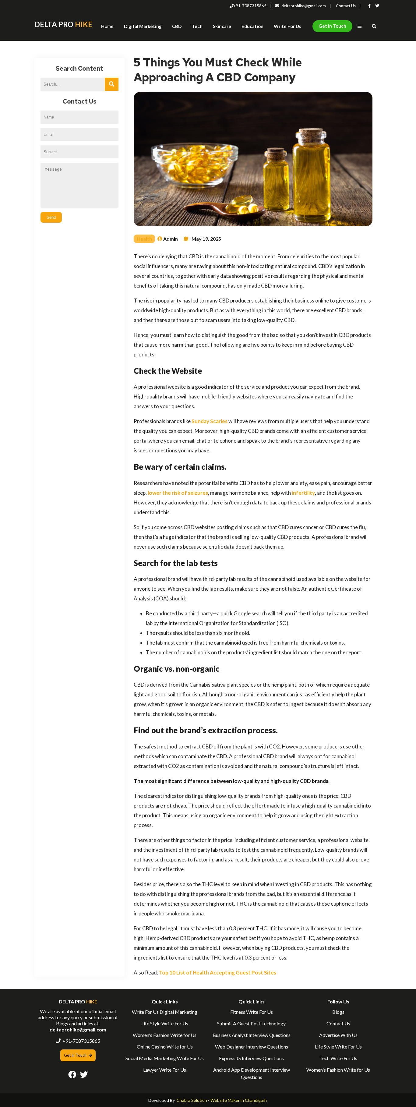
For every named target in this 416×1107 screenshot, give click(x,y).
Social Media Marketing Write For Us (164, 1058)
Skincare (222, 26)
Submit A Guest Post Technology (251, 1023)
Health (144, 239)
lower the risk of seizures (178, 493)
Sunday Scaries (209, 421)
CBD (177, 26)
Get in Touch (332, 26)
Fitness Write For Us (251, 1012)
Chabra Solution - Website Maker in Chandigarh (222, 1100)
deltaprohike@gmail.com (303, 5)
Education (252, 26)
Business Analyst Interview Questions (252, 1035)
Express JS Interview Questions (251, 1058)
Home (107, 26)
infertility (303, 493)
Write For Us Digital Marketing (164, 1012)
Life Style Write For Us (164, 1023)
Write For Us (287, 26)
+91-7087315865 (250, 5)
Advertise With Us (338, 1035)
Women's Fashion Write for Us (164, 1035)
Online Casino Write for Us (165, 1046)
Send (51, 217)
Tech (197, 26)
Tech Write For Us (338, 1058)
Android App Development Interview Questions (251, 1073)
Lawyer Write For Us (164, 1070)
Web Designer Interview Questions (251, 1046)
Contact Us (346, 5)
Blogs (338, 1012)
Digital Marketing (143, 26)
